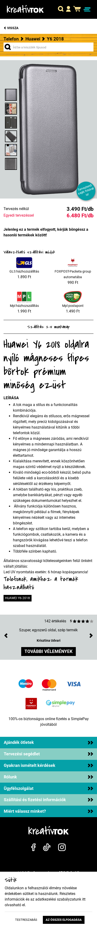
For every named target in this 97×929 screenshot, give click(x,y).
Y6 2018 (55, 39)
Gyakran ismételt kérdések (29, 765)
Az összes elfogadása (64, 919)
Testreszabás (26, 919)
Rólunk (10, 777)
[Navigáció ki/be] (87, 9)
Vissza (12, 28)
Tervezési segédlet (22, 754)
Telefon (11, 39)
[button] (61, 9)
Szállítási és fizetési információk (35, 799)
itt (83, 899)
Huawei (32, 39)
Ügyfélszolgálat (18, 788)
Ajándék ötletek (19, 742)
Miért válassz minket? (25, 811)
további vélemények (48, 651)
